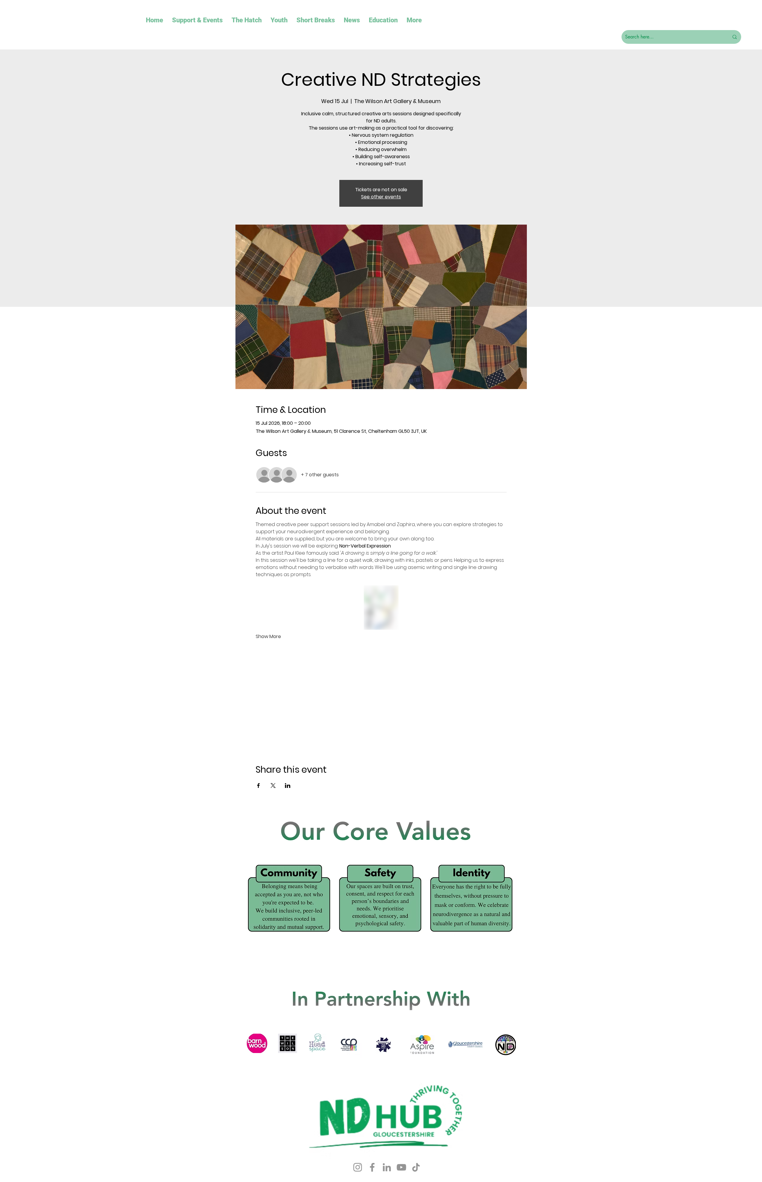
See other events (381, 196)
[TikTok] (416, 1167)
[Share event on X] (273, 785)
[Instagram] (357, 1167)
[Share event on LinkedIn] (288, 785)
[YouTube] (401, 1167)
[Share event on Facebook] (258, 785)
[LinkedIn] (387, 1167)
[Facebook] (372, 1167)
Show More (268, 636)
